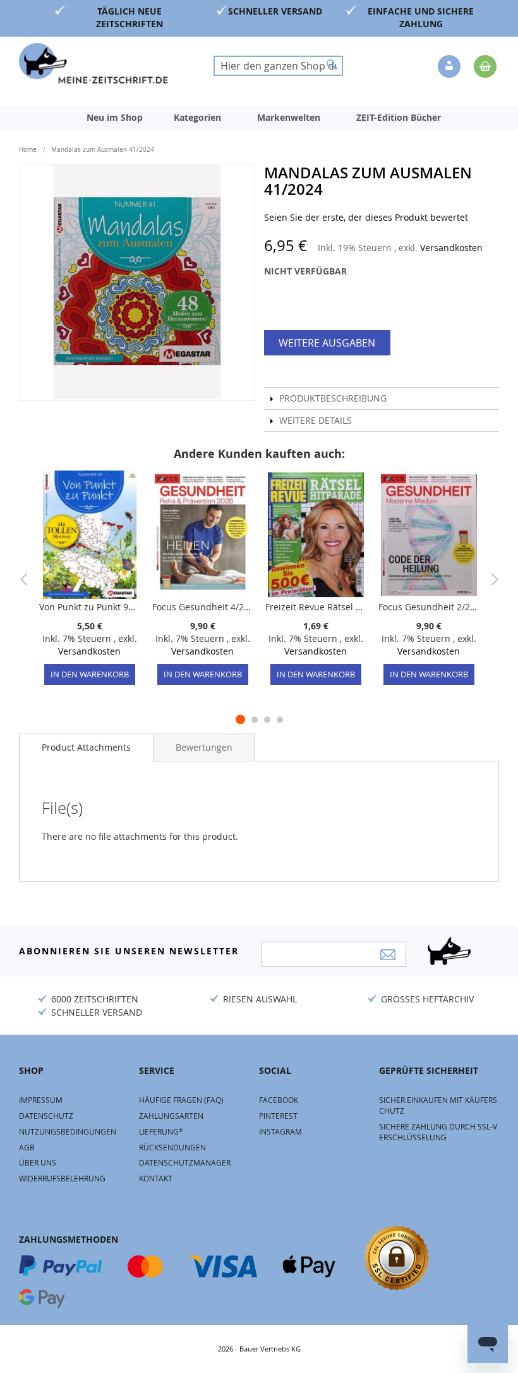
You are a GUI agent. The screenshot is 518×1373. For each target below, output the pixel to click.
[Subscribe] (387, 954)
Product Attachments (86, 747)
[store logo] (93, 63)
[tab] (86, 747)
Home (28, 149)
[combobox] (278, 66)
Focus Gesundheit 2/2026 (428, 607)
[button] (450, 67)
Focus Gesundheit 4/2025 (202, 607)
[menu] (259, 118)
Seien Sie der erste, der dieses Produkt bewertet (366, 217)
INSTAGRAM (280, 1131)
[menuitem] (114, 118)
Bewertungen (204, 747)
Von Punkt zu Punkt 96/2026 (89, 607)
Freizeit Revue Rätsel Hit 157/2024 (315, 607)
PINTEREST (278, 1116)
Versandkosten (451, 248)
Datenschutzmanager (185, 1162)
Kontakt (155, 1178)
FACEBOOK (278, 1100)
